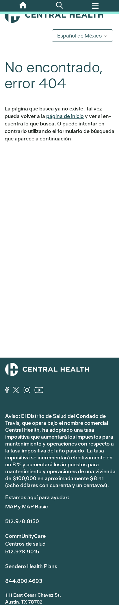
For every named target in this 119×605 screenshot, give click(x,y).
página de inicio (65, 116)
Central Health (59, 15)
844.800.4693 (23, 581)
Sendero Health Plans (31, 566)
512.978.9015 (22, 551)
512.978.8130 (22, 521)
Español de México (79, 35)
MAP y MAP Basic (26, 506)
